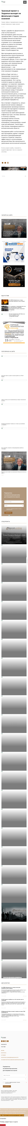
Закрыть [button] (3, 1125)
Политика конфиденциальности (9, 1057)
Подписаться (8, 512)
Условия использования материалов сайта (12, 1059)
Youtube (3, 1046)
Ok (1, 1115)
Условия (3, 1055)
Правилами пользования (14, 508)
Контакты (3, 1052)
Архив (2, 1050)
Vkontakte (4, 1044)
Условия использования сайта (13, 1115)
